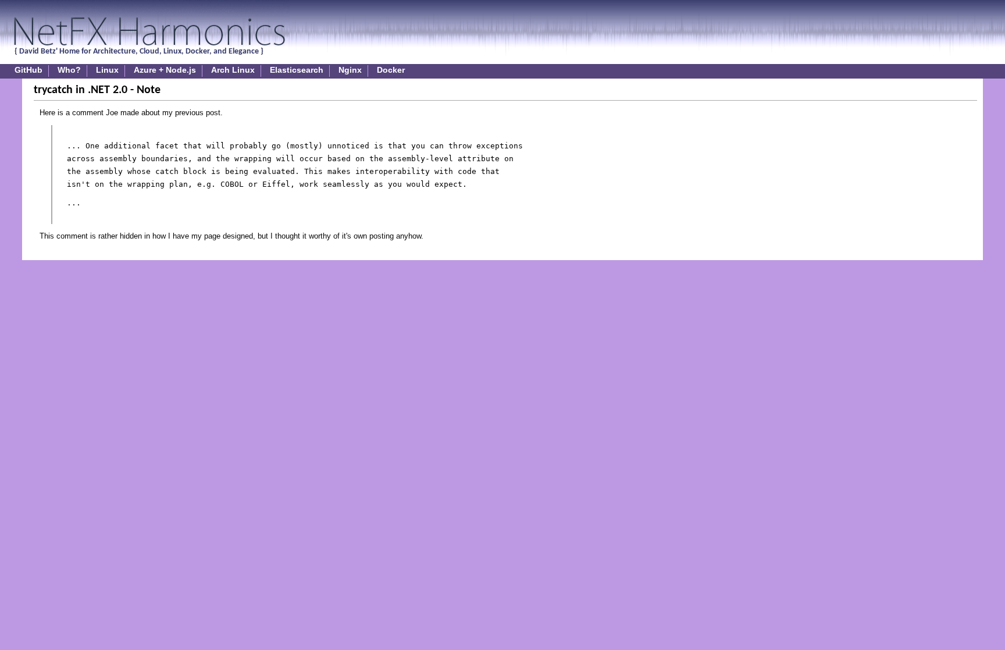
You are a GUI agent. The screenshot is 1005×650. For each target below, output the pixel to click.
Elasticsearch (296, 70)
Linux (107, 70)
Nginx (350, 70)
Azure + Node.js (165, 70)
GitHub (28, 70)
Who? (69, 70)
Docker (391, 70)
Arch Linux (233, 70)
